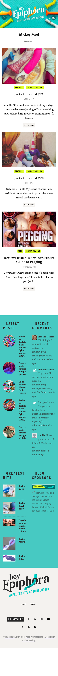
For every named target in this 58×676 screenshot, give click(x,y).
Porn (20, 251)
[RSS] (28, 627)
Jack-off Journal (35, 87)
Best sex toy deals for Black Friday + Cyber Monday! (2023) (23, 410)
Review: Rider (22, 557)
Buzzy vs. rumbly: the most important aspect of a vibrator (43, 419)
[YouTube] (48, 619)
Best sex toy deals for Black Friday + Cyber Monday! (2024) (23, 346)
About (23, 604)
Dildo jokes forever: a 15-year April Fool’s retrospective (25, 387)
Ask (27, 637)
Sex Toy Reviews (33, 251)
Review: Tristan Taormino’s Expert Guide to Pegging (29, 260)
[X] (34, 619)
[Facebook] (28, 619)
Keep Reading (29, 125)
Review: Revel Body (22, 506)
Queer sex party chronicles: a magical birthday (24, 432)
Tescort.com (39, 493)
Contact (33, 604)
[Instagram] (41, 619)
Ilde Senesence (45, 336)
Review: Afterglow (23, 540)
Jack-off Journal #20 (29, 178)
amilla (41, 435)
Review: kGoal (22, 487)
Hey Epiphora (10, 637)
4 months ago (40, 452)
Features (19, 87)
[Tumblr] (22, 627)
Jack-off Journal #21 (29, 94)
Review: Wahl (39, 451)
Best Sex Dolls (46, 496)
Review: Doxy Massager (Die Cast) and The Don (42, 355)
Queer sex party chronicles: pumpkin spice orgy (24, 369)
